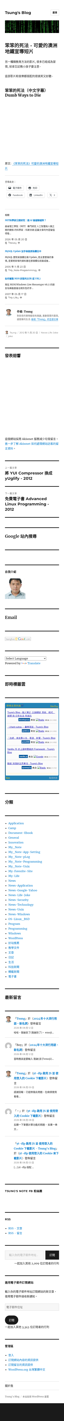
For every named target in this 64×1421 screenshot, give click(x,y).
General (13, 837)
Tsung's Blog (18, 12)
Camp (12, 828)
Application (16, 823)
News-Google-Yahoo (22, 890)
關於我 (9, 1385)
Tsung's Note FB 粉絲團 (23, 1191)
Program (14, 924)
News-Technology (20, 904)
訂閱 (52, 1255)
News (12, 880)
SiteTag (54, 706)
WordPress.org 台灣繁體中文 (26, 1369)
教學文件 (13, 947)
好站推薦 (13, 943)
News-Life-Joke (49, 332)
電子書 (12, 976)
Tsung (13, 332)
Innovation (16, 842)
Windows (14, 933)
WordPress (15, 938)
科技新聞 (13, 967)
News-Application (20, 885)
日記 (11, 957)
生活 (11, 962)
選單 (55, 12)
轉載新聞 (13, 971)
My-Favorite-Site (20, 871)
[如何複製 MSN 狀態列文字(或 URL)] (30, 288)
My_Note (15, 847)
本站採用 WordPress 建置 (36, 1396)
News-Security (18, 900)
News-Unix (16, 909)
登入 (11, 1355)
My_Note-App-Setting (24, 852)
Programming (17, 928)
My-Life (13, 876)
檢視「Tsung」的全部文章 (44, 319)
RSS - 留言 (15, 1233)
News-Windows (19, 914)
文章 (11, 952)
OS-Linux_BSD (19, 919)
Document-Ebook (20, 833)
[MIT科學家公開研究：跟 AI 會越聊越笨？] (30, 232)
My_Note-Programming (25, 861)
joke (10, 336)
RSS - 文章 (15, 1228)
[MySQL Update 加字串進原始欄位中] (30, 260)
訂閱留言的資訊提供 (20, 1364)
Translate (33, 663)
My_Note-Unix (19, 866)
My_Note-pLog (19, 856)
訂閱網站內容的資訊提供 (23, 1360)
